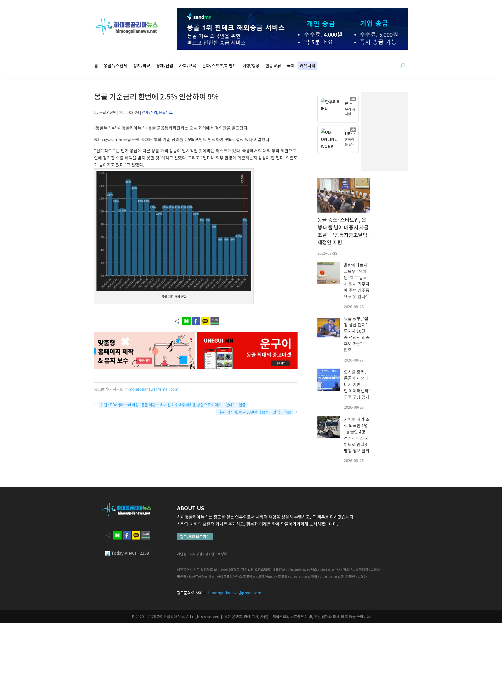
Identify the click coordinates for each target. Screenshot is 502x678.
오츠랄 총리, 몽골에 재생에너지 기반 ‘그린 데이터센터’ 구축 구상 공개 (357, 384)
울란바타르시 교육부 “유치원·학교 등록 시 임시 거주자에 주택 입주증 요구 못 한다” (356, 280)
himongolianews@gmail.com (151, 389)
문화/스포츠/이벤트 (219, 66)
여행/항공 (251, 66)
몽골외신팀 (107, 112)
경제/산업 (164, 66)
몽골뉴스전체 (115, 66)
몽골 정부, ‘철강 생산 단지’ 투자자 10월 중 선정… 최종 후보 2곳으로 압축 (357, 334)
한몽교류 (273, 66)
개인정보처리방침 (189, 553)
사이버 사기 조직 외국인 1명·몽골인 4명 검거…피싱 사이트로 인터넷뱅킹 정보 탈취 (356, 435)
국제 (291, 66)
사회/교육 (187, 66)
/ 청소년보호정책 (215, 553)
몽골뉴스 (166, 112)
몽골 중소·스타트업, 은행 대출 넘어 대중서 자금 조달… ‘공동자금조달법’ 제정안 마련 (343, 231)
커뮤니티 (307, 66)
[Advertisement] (410, 131)
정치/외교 (141, 66)
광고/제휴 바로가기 (195, 536)
